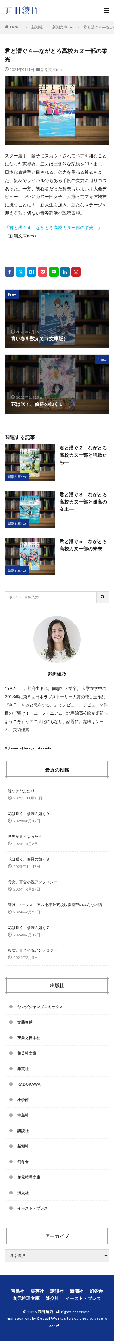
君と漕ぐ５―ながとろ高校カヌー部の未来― (83, 544)
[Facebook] (9, 272)
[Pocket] (43, 272)
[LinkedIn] (65, 272)
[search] (103, 597)
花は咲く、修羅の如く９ (29, 813)
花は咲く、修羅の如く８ (29, 859)
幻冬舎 (23, 1161)
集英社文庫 (26, 1053)
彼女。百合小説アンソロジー (32, 950)
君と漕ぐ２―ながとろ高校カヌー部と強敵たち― (83, 455)
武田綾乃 (46, 1311)
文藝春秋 (25, 1022)
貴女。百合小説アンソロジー (32, 882)
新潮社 (37, 27)
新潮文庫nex (63, 27)
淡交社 (23, 1192)
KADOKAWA (29, 1084)
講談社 (23, 1130)
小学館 (23, 1099)
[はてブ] (31, 272)
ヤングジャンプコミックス (40, 1006)
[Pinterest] (76, 272)
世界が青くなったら (25, 836)
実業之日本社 (28, 1037)
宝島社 (23, 1115)
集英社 (23, 1068)
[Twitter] (20, 272)
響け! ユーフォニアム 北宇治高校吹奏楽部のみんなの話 (55, 904)
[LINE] (54, 272)
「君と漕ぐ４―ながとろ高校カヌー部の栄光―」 (53, 227)
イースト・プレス (32, 1208)
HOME (16, 27)
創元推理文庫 (28, 1177)
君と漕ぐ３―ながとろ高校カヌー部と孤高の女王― (83, 501)
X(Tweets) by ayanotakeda (28, 748)
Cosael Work (49, 1318)
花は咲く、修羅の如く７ (29, 927)
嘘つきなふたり (21, 790)
